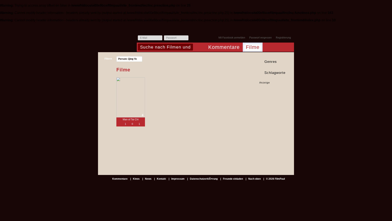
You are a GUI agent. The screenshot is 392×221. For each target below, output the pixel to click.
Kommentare (224, 47)
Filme (252, 47)
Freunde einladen (233, 178)
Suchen (197, 47)
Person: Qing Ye (127, 59)
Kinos (136, 178)
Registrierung (283, 37)
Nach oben (254, 178)
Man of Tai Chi (131, 119)
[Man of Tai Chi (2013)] (130, 97)
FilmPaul (117, 39)
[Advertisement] (272, 97)
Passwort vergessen (260, 37)
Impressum (178, 178)
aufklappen (290, 61)
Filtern (108, 58)
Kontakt (161, 178)
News (148, 178)
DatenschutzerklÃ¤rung (204, 178)
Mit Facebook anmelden (231, 37)
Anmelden (192, 38)
